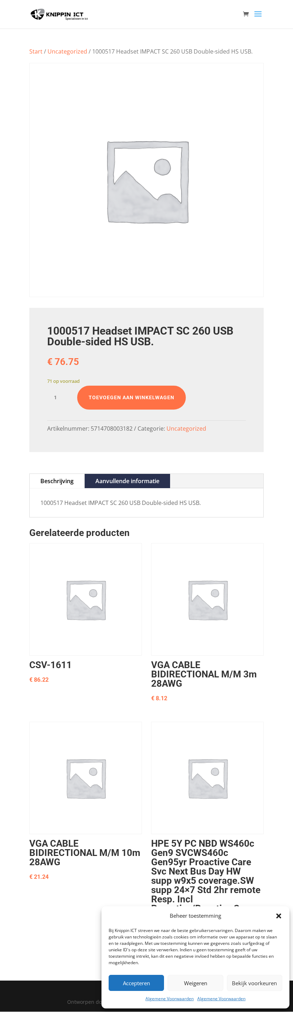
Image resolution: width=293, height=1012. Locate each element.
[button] (278, 916)
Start (36, 51)
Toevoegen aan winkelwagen (131, 397)
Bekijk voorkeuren (254, 983)
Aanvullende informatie (127, 481)
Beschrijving (57, 481)
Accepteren (136, 983)
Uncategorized (67, 51)
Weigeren (195, 983)
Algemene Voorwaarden (169, 999)
